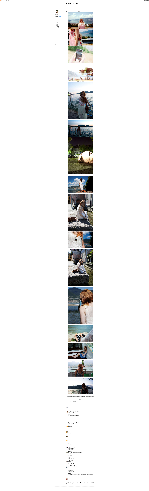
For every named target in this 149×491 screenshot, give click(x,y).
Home (80, 482)
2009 (56, 41)
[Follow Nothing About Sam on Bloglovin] (58, 16)
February (58, 37)
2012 (56, 25)
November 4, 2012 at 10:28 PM (71, 419)
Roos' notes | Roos (70, 460)
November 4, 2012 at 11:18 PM (71, 449)
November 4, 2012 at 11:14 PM (71, 444)
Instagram (80, 399)
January (57, 38)
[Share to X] (74, 401)
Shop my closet (80, 398)
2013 (56, 24)
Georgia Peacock (70, 414)
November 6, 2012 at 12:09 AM (71, 479)
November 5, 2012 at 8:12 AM (71, 458)
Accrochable (69, 446)
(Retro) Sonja (69, 410)
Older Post (93, 482)
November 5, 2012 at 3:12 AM (71, 453)
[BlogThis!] (73, 401)
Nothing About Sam (75, 3)
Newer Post (68, 482)
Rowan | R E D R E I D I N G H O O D (72, 465)
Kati (68, 430)
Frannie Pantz (69, 451)
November (58, 27)
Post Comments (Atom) (71, 483)
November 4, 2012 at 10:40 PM (71, 428)
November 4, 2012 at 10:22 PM (71, 408)
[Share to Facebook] (75, 401)
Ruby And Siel (69, 406)
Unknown (69, 425)
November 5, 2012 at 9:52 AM (71, 463)
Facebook (56, 20)
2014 (56, 23)
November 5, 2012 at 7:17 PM (71, 471)
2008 (56, 42)
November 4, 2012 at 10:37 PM (71, 423)
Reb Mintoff (69, 435)
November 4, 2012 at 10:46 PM (71, 433)
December (58, 26)
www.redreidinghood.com (70, 470)
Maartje (69, 473)
